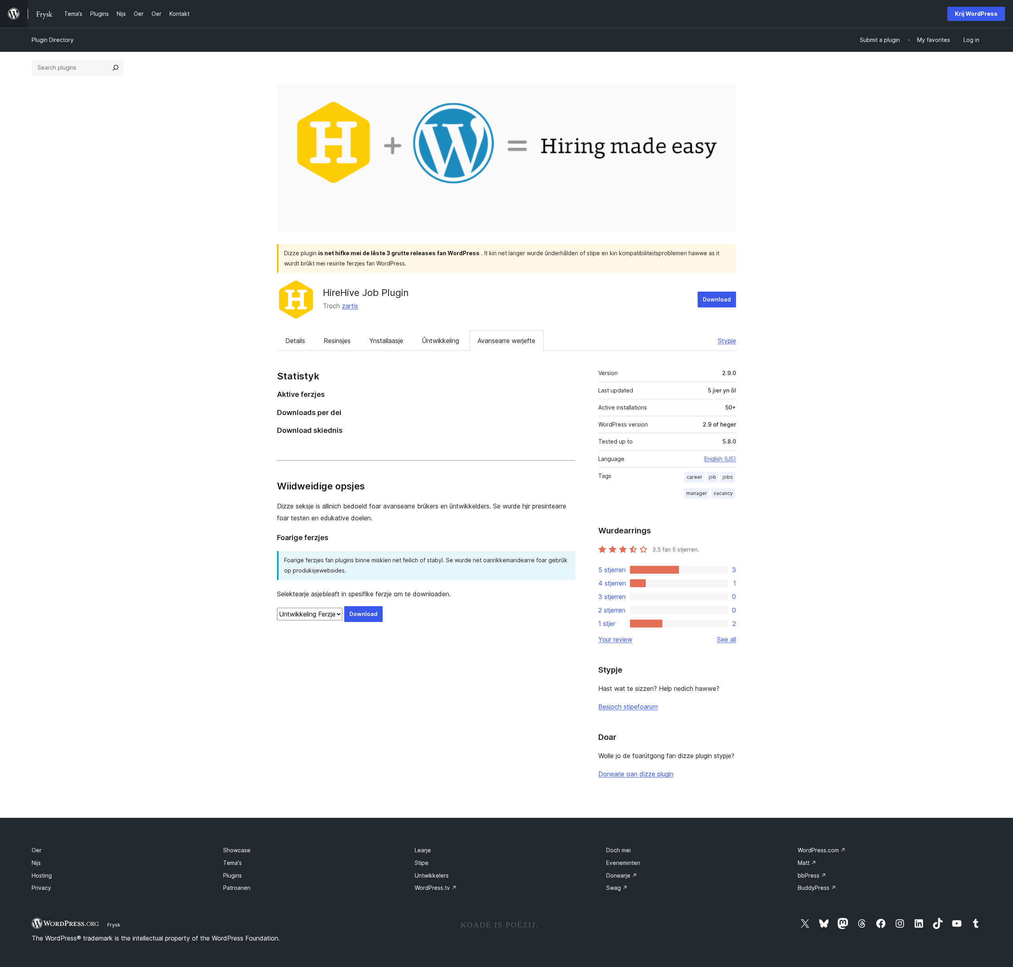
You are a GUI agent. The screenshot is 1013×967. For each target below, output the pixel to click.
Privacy (41, 887)
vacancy (723, 493)
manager (696, 493)
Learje (423, 850)
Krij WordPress (976, 13)
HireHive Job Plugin (366, 292)
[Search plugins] (115, 68)
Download (717, 299)
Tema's (232, 862)
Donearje (621, 875)
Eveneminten (623, 862)
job (712, 477)
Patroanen (236, 887)
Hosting (42, 875)
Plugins (232, 875)
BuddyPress (817, 887)
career (694, 477)
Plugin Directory (53, 39)
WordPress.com (822, 850)
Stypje (727, 341)
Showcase (236, 850)
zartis (350, 306)
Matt (807, 862)
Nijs (36, 862)
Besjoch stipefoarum (628, 707)
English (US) (720, 458)
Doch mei (618, 850)
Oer (37, 850)
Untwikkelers (432, 875)
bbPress (812, 875)
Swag (617, 887)
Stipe (422, 862)
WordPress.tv (436, 887)
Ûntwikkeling (440, 341)
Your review (615, 639)
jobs (728, 477)
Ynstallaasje (386, 341)
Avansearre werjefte (506, 341)
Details (295, 341)
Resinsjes (337, 341)
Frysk (113, 924)
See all (726, 639)
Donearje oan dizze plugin (635, 774)
